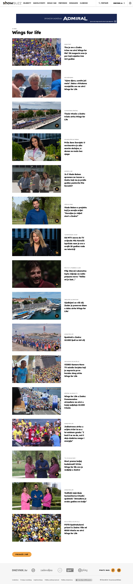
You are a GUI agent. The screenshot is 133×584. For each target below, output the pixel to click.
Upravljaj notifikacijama (84, 580)
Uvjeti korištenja (38, 580)
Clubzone (84, 3)
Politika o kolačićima (67, 580)
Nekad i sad (51, 3)
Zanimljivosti (39, 3)
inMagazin (73, 3)
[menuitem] (130, 3)
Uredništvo (15, 580)
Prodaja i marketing (25, 580)
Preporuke (62, 3)
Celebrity (27, 3)
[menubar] (130, 3)
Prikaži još (21, 554)
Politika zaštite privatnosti (52, 580)
